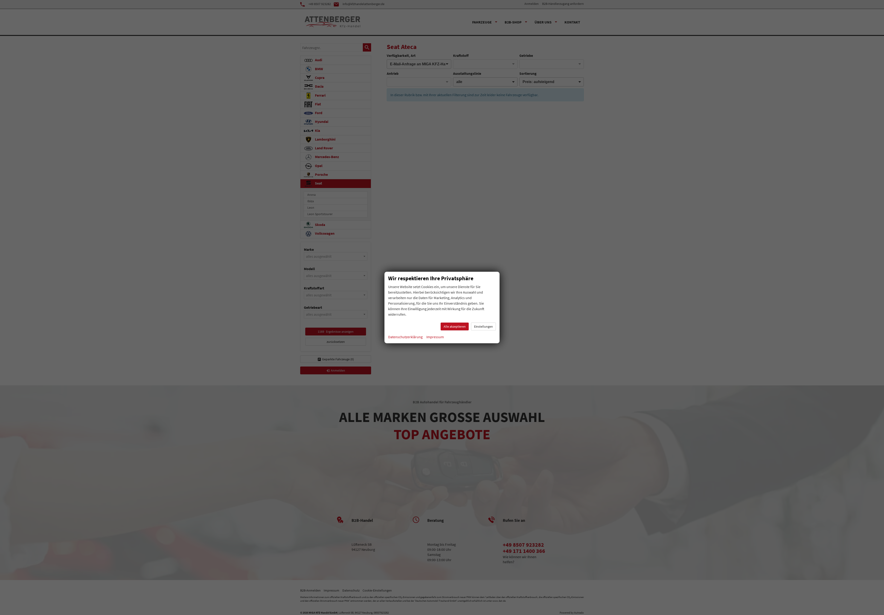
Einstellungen (483, 326)
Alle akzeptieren (455, 326)
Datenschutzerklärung (405, 337)
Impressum (435, 337)
